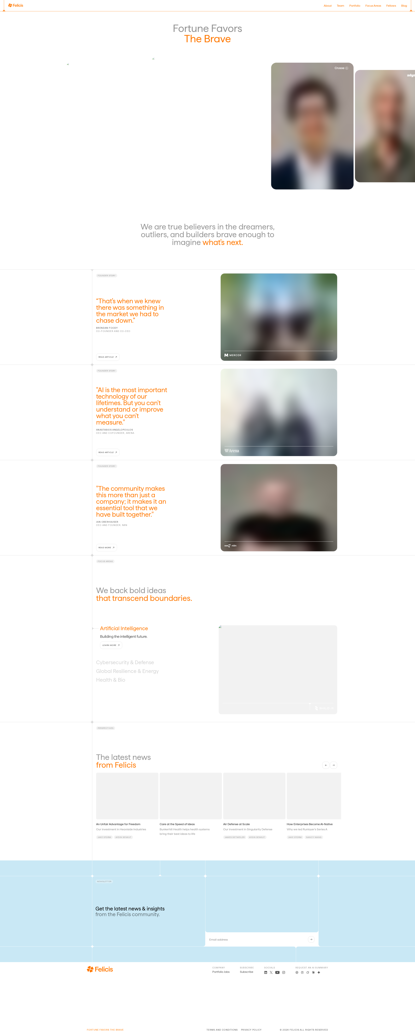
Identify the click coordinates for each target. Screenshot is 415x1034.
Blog (404, 5)
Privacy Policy (251, 1029)
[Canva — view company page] (257, 62)
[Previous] (325, 765)
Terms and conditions (222, 1029)
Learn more (109, 654)
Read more (105, 547)
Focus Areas (373, 5)
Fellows (391, 5)
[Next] (333, 765)
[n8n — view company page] (230, 545)
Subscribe (246, 971)
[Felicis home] (16, 6)
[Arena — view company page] (232, 450)
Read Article (106, 357)
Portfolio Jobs (221, 971)
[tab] (120, 628)
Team (340, 5)
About (328, 5)
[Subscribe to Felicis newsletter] (311, 939)
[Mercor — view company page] (233, 355)
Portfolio (354, 5)
